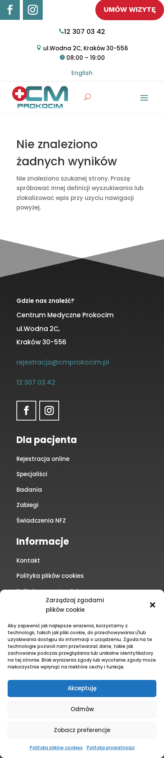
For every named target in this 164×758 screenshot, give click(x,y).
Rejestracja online (42, 459)
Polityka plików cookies (56, 747)
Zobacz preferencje (82, 730)
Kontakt (28, 561)
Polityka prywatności (111, 747)
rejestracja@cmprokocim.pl (62, 362)
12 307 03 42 (84, 31)
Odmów (82, 709)
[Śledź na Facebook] (10, 10)
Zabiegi (27, 505)
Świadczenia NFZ (41, 521)
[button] (152, 605)
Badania (29, 490)
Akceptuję (82, 688)
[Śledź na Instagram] (33, 10)
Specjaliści (31, 474)
